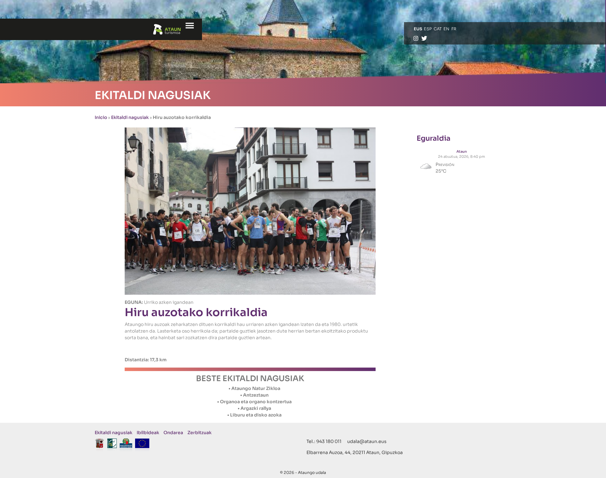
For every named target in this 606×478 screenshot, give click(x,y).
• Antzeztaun (254, 395)
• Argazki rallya (254, 408)
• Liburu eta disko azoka (254, 415)
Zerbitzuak (199, 432)
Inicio (101, 117)
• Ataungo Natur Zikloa (254, 388)
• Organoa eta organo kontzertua (254, 401)
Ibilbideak (148, 432)
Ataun (461, 151)
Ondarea (173, 432)
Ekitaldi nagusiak (130, 117)
